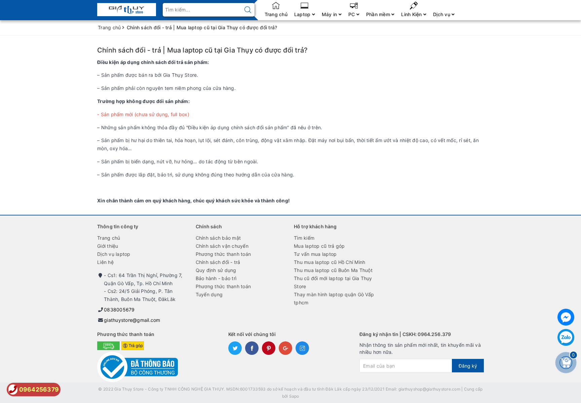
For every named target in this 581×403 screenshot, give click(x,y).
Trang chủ (276, 14)
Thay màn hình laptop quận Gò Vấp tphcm (334, 298)
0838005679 (119, 309)
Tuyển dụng (209, 294)
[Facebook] (565, 317)
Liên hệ (105, 262)
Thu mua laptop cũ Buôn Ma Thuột (333, 270)
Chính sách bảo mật (218, 238)
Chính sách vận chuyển (222, 246)
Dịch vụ (442, 14)
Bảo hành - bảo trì (216, 278)
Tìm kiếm (304, 238)
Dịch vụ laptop (113, 254)
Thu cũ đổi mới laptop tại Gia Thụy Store (333, 282)
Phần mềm (378, 14)
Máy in (330, 14)
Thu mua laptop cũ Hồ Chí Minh (329, 262)
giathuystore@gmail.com (132, 320)
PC (352, 14)
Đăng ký (468, 366)
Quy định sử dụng (216, 270)
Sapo (294, 396)
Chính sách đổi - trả (218, 262)
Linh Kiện (412, 14)
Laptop (303, 14)
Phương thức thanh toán (223, 254)
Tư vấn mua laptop (315, 254)
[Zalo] (565, 337)
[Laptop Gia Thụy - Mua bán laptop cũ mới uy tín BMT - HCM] (126, 7)
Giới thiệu (107, 246)
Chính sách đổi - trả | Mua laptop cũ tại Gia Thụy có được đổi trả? (202, 50)
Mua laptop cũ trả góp (319, 246)
